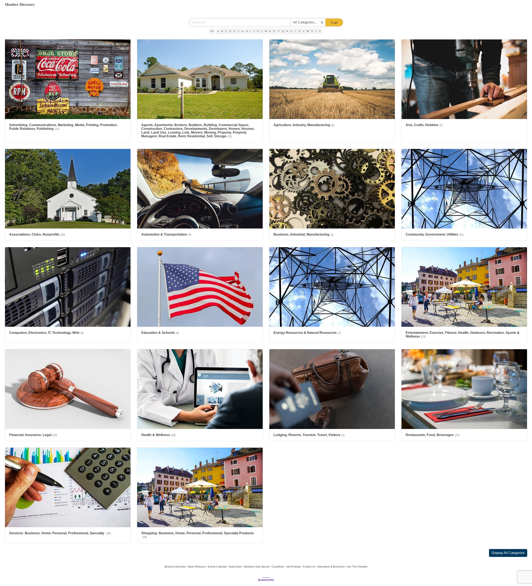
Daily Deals (235, 566)
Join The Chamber (357, 566)
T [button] (295, 31)
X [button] (312, 31)
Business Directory (175, 566)
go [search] (335, 22)
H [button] (247, 31)
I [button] (250, 31)
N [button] (270, 31)
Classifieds (278, 566)
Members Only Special (257, 566)
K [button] (258, 31)
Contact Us (309, 566)
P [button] (279, 31)
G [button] (243, 31)
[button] (508, 553)
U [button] (299, 31)
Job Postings (293, 566)
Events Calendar (217, 566)
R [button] (287, 31)
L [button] (261, 31)
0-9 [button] (212, 31)
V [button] (303, 31)
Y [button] (316, 31)
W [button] (308, 31)
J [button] (254, 31)
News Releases (197, 566)
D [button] (230, 31)
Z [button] (320, 31)
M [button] (266, 31)
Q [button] (283, 31)
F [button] (238, 31)
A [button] (218, 31)
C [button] (226, 31)
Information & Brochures (331, 566)
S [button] (291, 31)
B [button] (222, 31)
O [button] (274, 31)
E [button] (234, 31)
